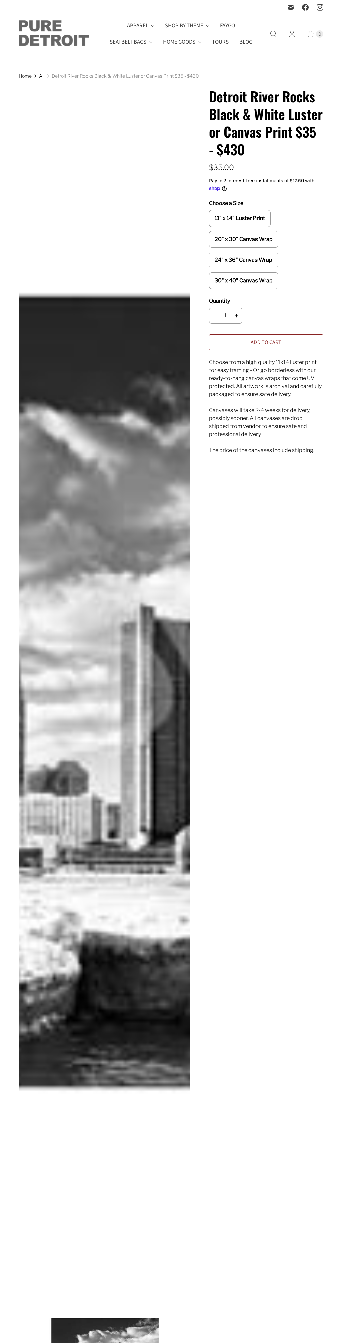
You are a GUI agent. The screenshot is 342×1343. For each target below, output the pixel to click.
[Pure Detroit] (54, 34)
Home (25, 76)
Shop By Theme (184, 26)
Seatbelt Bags (128, 42)
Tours (220, 42)
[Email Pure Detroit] (290, 7)
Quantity (219, 301)
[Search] (273, 34)
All (41, 76)
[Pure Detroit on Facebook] (305, 7)
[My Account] (292, 34)
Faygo (227, 26)
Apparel (137, 26)
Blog (245, 42)
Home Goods (179, 42)
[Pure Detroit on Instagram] (320, 7)
